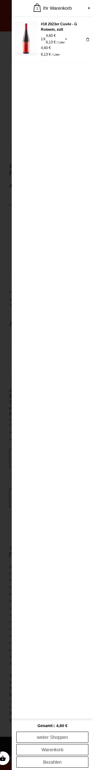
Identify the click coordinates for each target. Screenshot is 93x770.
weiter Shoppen (52, 737)
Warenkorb (52, 749)
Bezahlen (52, 762)
